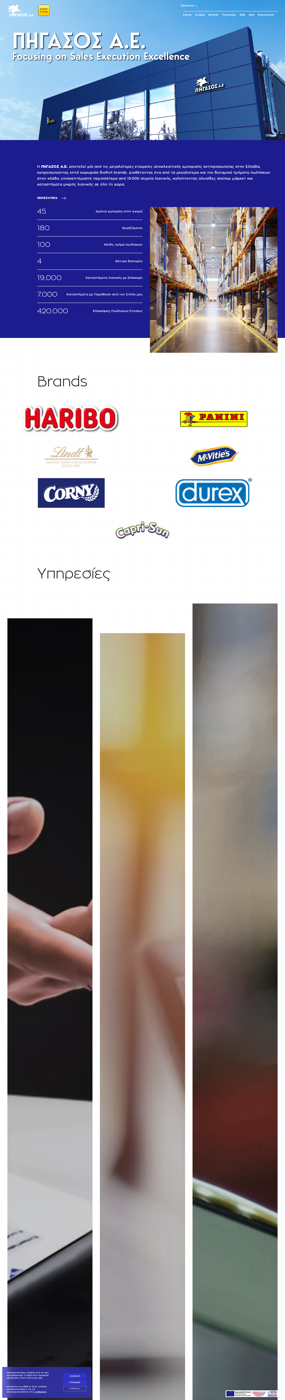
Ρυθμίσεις (74, 1389)
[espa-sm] (252, 1392)
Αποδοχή (75, 1376)
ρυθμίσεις (41, 1392)
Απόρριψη (74, 1382)
